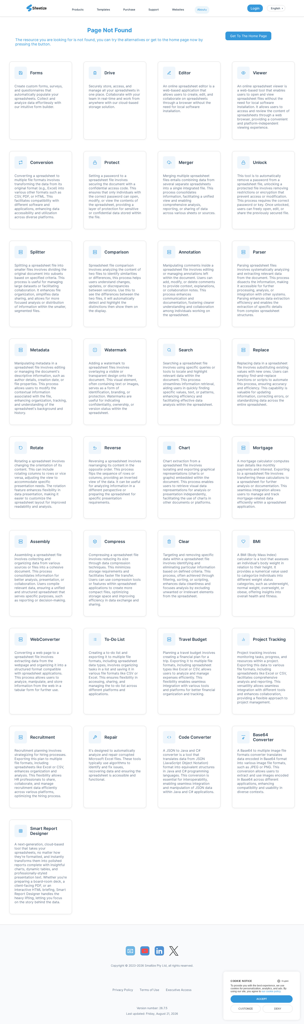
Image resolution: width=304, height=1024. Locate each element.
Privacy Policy (123, 990)
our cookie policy (271, 991)
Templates (103, 9)
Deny (277, 1008)
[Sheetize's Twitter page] (173, 950)
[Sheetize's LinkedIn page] (159, 950)
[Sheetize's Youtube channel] (145, 950)
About (201, 9)
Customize (245, 1008)
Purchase (129, 9)
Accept (261, 999)
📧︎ (130, 950)
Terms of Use (149, 990)
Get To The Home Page (248, 36)
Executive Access (178, 990)
